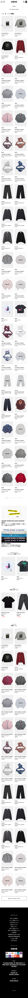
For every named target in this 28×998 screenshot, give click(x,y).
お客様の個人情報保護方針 (14, 936)
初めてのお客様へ (14, 918)
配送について (14, 926)
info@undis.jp (14, 981)
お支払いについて (14, 924)
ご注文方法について (13, 922)
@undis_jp (14, 973)
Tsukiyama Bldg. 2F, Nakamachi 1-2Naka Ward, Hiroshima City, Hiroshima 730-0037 (14, 964)
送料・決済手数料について (14, 930)
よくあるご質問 (14, 938)
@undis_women (14, 974)
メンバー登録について (14, 920)
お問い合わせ (14, 940)
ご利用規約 (14, 932)
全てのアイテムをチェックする (14, 898)
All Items (14, 6)
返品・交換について (13, 928)
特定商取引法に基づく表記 (14, 934)
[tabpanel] (8, 568)
